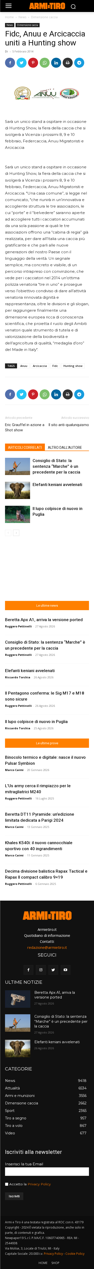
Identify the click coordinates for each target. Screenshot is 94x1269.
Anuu (23, 366)
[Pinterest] (33, 63)
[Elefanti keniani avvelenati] (17, 490)
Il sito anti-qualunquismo (68, 425)
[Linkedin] (56, 63)
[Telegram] (79, 63)
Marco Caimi (14, 770)
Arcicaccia (40, 366)
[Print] (68, 63)
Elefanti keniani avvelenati (57, 484)
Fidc (55, 366)
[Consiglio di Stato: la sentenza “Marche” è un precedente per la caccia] (17, 466)
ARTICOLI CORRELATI (25, 448)
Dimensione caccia (44, 17)
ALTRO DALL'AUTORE (65, 448)
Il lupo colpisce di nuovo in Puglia (36, 721)
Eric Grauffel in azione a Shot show (24, 427)
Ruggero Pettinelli (18, 626)
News (22, 17)
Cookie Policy (74, 1254)
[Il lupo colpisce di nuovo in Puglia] (17, 514)
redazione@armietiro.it (47, 947)
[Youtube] (65, 970)
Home (9, 17)
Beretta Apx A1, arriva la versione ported (44, 619)
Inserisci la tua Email (24, 1164)
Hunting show (72, 366)
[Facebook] (10, 63)
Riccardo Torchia (17, 677)
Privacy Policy (39, 1184)
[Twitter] (22, 63)
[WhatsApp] (45, 63)
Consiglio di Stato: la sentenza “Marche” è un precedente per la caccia (56, 466)
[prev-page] (8, 533)
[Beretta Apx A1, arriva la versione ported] (17, 999)
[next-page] (16, 533)
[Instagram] (41, 970)
